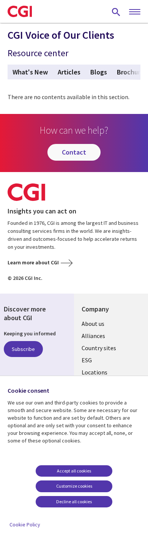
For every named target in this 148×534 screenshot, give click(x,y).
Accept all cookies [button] (74, 471)
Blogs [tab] (98, 72)
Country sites (99, 348)
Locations (94, 372)
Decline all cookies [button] (74, 501)
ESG (87, 360)
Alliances (93, 336)
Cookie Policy (24, 524)
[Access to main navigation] (134, 12)
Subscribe (23, 349)
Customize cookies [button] (74, 486)
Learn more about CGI (33, 262)
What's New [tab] (30, 72)
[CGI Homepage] (20, 11)
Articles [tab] (69, 72)
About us (93, 323)
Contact (74, 152)
